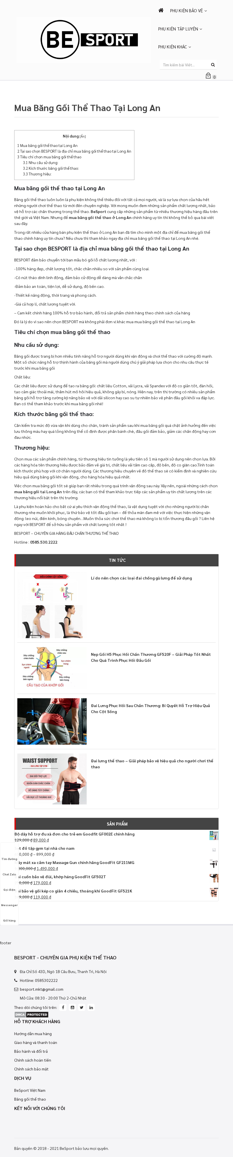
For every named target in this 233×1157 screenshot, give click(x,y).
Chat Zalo (9, 874)
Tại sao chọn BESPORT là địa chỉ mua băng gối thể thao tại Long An (74, 151)
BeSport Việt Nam (29, 1090)
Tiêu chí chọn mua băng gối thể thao (49, 156)
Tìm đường (9, 859)
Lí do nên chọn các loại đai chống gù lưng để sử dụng (141, 577)
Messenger (9, 905)
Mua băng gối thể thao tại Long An (47, 145)
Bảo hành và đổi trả (31, 1051)
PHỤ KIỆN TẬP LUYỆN (178, 28)
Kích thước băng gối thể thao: (51, 168)
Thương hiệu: (37, 173)
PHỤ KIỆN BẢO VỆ (186, 10)
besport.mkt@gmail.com (41, 989)
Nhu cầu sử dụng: (40, 162)
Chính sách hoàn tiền (32, 1059)
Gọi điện (9, 889)
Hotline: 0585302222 (39, 980)
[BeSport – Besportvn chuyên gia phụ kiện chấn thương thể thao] (83, 39)
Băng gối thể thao (30, 1098)
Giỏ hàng (9, 920)
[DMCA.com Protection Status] (31, 1013)
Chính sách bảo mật (31, 1068)
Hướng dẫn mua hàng (33, 1033)
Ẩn (83, 136)
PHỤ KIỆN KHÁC (172, 46)
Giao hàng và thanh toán (35, 1042)
